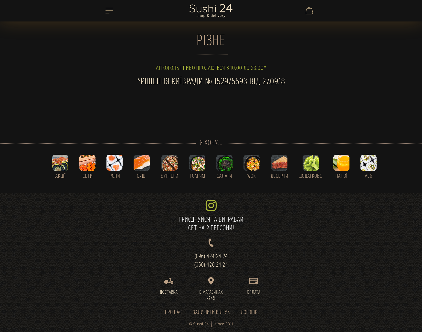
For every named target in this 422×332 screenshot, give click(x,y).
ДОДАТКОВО (310, 176)
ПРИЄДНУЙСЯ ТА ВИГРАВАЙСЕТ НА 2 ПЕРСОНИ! (211, 224)
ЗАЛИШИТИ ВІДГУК (211, 312)
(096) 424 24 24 (211, 256)
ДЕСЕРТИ (279, 176)
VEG (368, 176)
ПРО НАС (173, 312)
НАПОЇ (341, 176)
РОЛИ (114, 176)
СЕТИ (88, 176)
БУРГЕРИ (169, 176)
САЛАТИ (224, 176)
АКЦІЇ (60, 176)
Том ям (197, 176)
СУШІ (142, 176)
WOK (251, 176)
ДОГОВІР (249, 312)
